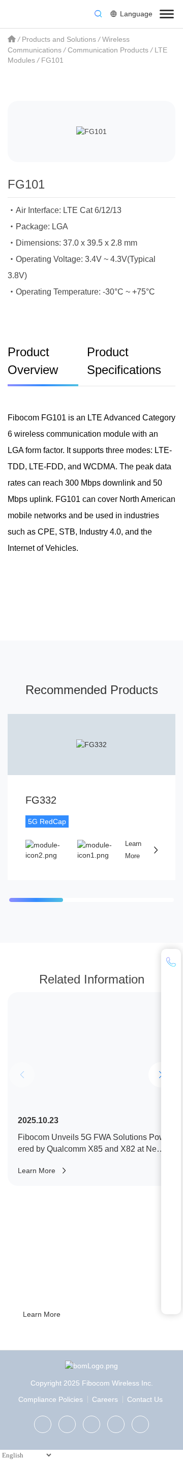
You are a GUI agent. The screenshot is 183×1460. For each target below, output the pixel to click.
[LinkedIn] (91, 1424)
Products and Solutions (59, 39)
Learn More (41, 1314)
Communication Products (108, 50)
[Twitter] (67, 1424)
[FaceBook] (116, 1424)
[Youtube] (140, 1424)
